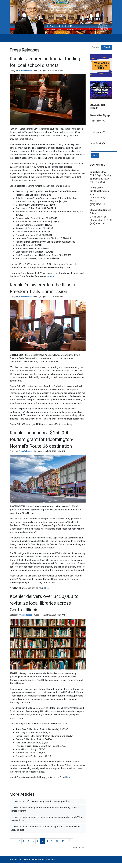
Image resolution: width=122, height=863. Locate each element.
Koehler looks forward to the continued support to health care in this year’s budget (46, 828)
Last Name (98, 132)
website (50, 276)
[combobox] (95, 47)
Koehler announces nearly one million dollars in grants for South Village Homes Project (47, 819)
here (47, 588)
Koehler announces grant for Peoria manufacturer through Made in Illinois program (45, 809)
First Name (98, 120)
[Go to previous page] (15, 839)
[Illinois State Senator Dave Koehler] (61, 17)
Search (107, 47)
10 (57, 841)
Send (94, 155)
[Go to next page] (68, 839)
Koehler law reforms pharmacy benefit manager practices (41, 801)
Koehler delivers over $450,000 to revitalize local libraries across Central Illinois (44, 603)
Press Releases (25, 70)
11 (63, 841)
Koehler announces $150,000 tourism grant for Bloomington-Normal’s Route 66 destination (41, 439)
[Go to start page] (11, 839)
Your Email (98, 143)
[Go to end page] (71, 839)
